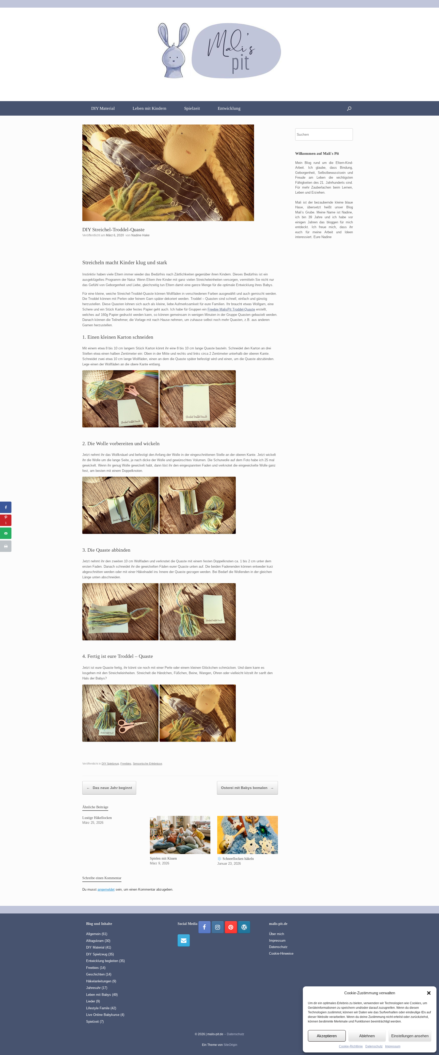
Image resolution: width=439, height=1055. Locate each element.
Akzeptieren (327, 1036)
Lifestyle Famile (97, 1008)
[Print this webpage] (5, 546)
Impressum (392, 1046)
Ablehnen (367, 1036)
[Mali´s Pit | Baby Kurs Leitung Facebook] (204, 927)
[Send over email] (5, 533)
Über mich (276, 934)
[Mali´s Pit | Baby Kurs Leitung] (219, 50)
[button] (428, 993)
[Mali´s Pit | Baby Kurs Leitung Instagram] (218, 927)
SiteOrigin (230, 1044)
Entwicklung (229, 108)
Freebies (125, 763)
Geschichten (95, 974)
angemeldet (106, 889)
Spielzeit (192, 108)
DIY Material (103, 108)
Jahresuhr (93, 988)
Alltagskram (95, 941)
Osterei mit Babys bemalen (247, 788)
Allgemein (93, 934)
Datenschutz (374, 1046)
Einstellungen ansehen (410, 1036)
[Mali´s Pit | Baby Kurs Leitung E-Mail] (184, 940)
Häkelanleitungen (98, 981)
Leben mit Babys (98, 995)
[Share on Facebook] (5, 507)
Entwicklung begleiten (102, 961)
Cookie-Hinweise (281, 953)
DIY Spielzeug (110, 763)
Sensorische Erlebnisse (147, 763)
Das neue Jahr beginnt (109, 788)
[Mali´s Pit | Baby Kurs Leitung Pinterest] (231, 927)
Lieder (90, 1001)
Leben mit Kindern (149, 108)
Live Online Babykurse (102, 1015)
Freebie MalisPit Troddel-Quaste (231, 309)
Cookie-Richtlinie (351, 1046)
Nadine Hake (140, 235)
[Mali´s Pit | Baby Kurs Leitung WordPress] (244, 927)
